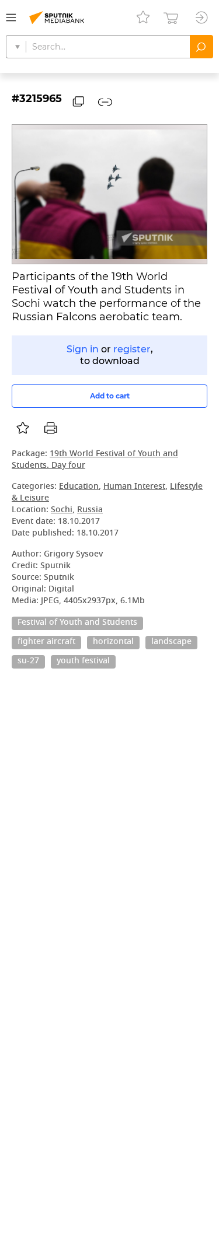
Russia (90, 510)
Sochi (61, 510)
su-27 (28, 661)
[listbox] (23, 428)
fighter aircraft (46, 642)
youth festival (83, 661)
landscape (171, 642)
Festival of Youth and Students (77, 623)
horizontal (113, 642)
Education (79, 487)
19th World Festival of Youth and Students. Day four (95, 460)
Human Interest (134, 487)
